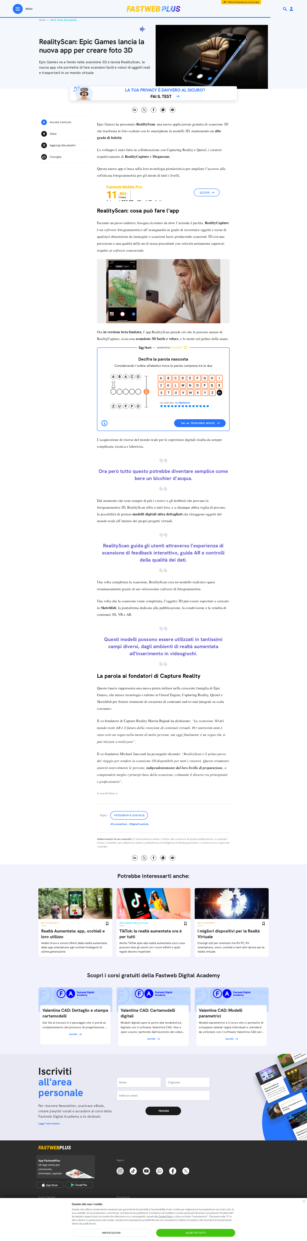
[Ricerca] (285, 9)
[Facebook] (172, 1170)
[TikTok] (133, 1170)
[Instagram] (120, 1170)
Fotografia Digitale (129, 815)
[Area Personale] (291, 9)
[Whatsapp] (159, 1170)
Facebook (154, 110)
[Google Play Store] (79, 1185)
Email (172, 110)
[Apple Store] (49, 1185)
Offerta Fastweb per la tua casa (243, 2)
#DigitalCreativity (139, 824)
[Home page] (153, 9)
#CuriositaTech (118, 824)
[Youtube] (146, 1170)
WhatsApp (163, 110)
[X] (185, 1170)
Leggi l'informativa (49, 1123)
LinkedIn (135, 110)
